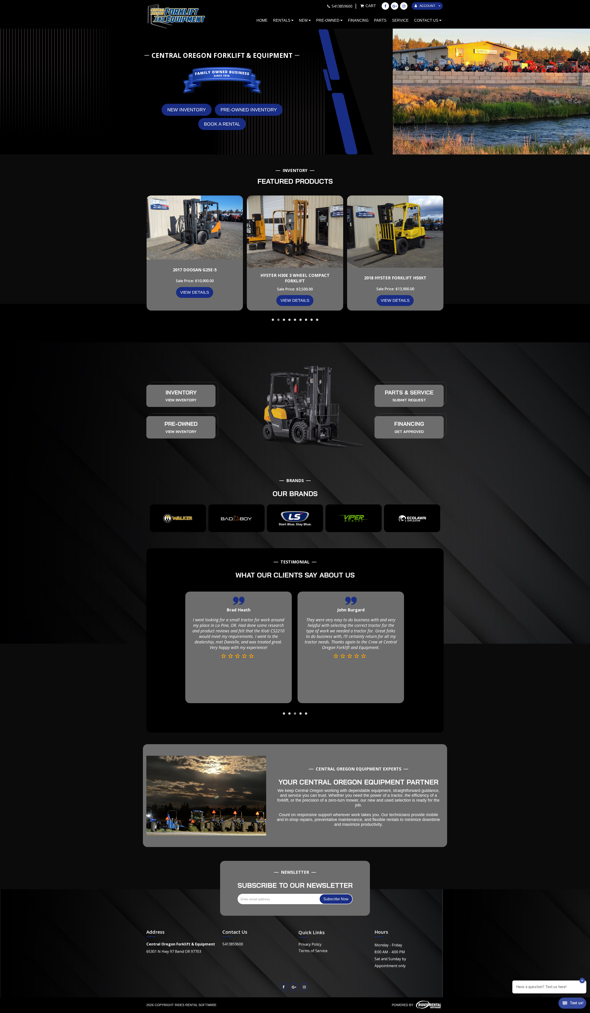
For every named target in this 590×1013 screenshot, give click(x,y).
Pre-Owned (328, 20)
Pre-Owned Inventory (249, 109)
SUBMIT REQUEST (409, 400)
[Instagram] (403, 6)
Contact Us (426, 20)
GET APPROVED (409, 431)
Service (400, 20)
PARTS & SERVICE (409, 392)
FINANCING (409, 423)
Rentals (282, 20)
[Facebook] (385, 6)
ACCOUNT (427, 6)
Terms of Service (312, 950)
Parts (380, 20)
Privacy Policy (310, 944)
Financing (358, 20)
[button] (273, 319)
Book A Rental (222, 124)
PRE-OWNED (181, 423)
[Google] (394, 6)
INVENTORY (181, 392)
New (304, 20)
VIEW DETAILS (194, 292)
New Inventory (186, 109)
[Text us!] (572, 1004)
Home (262, 20)
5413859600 (232, 944)
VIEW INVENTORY (180, 400)
